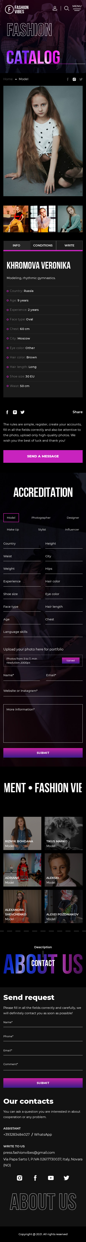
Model (23, 79)
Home (8, 79)
